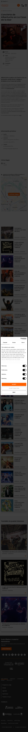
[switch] (24, 370)
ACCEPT (14, 384)
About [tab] (22, 342)
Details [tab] (14, 342)
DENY (14, 392)
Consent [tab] (5, 342)
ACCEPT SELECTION (14, 388)
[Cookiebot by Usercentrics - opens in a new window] (20, 339)
